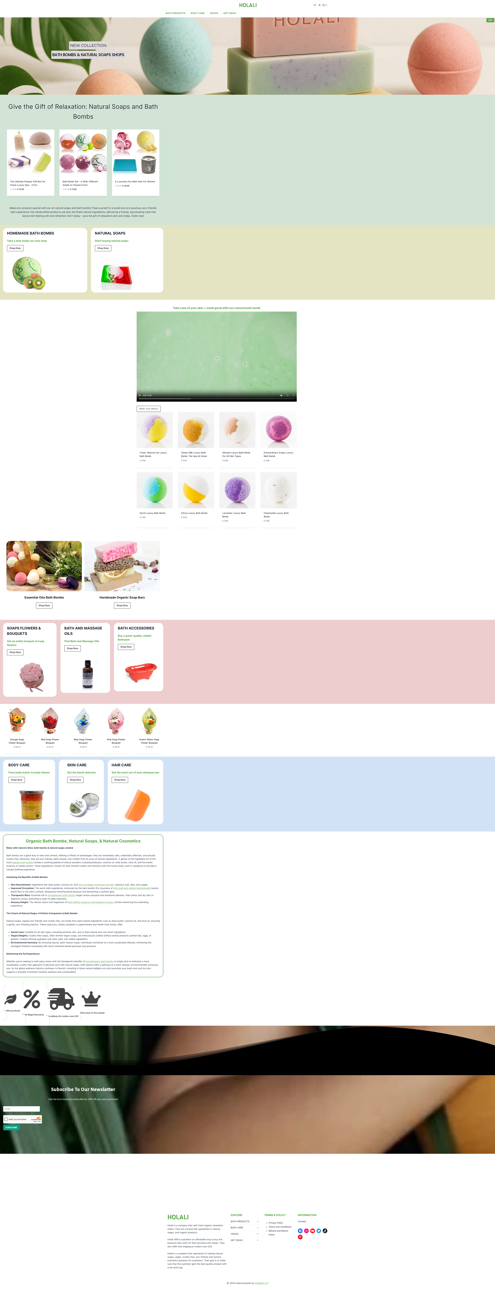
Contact (302, 1221)
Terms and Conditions (280, 1227)
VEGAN (214, 13)
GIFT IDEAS (229, 13)
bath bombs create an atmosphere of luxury (90, 902)
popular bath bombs (22, 862)
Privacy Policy (276, 1223)
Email (6, 1113)
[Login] (319, 5)
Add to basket (135, 193)
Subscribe (11, 1127)
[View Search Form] (315, 5)
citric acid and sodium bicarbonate (131, 888)
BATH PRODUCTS (176, 13)
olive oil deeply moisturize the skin (96, 884)
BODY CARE (198, 13)
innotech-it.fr (261, 1283)
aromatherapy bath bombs (61, 895)
